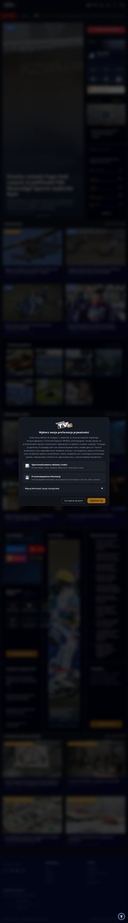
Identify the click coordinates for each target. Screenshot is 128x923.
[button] (121, 916)
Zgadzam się (96, 500)
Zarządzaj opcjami (73, 500)
